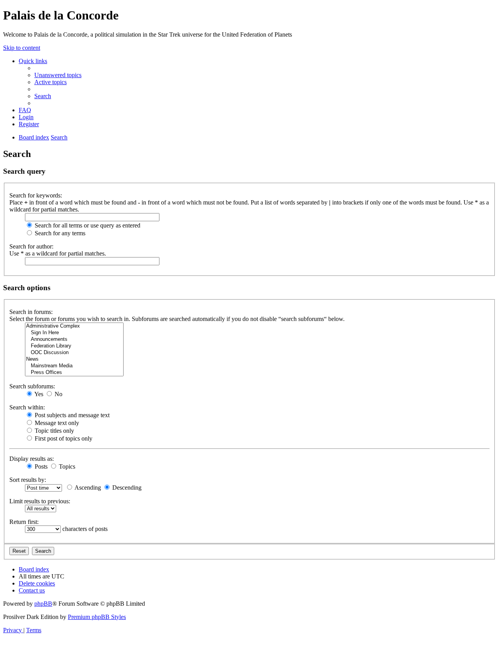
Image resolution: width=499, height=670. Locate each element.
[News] (74, 359)
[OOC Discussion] (74, 352)
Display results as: (31, 458)
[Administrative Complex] (74, 326)
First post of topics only (62, 438)
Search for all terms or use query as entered (86, 225)
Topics (66, 466)
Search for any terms (59, 233)
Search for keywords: (35, 195)
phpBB (43, 603)
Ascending (87, 487)
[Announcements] (74, 339)
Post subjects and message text (71, 415)
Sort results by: (27, 479)
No (57, 394)
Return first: (24, 521)
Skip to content (21, 47)
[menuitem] (57, 75)
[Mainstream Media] (74, 366)
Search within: (27, 407)
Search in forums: (31, 312)
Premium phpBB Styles (97, 617)
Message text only (56, 423)
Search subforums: (32, 386)
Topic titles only (53, 430)
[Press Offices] (74, 372)
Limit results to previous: (39, 501)
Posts (40, 466)
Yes (38, 394)
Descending (126, 487)
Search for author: (31, 246)
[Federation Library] (74, 346)
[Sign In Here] (74, 333)
